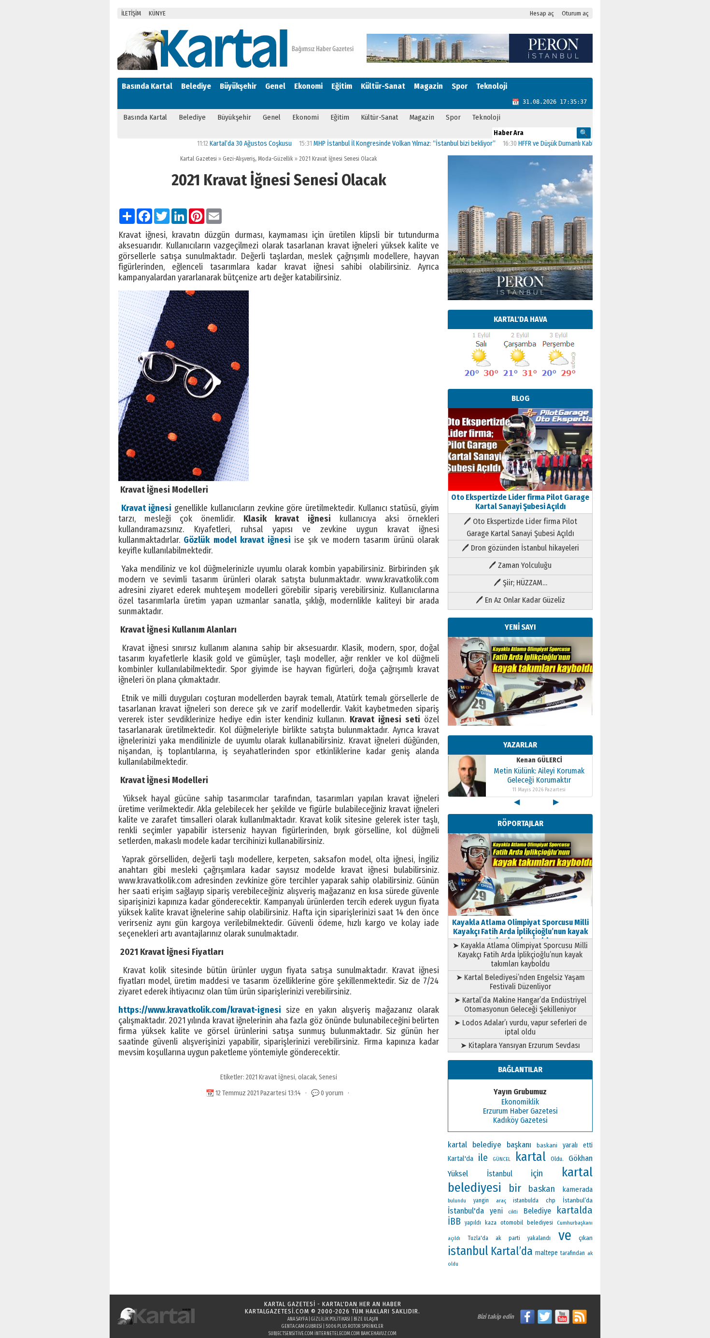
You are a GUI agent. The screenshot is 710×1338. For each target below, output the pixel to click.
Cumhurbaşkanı (575, 1222)
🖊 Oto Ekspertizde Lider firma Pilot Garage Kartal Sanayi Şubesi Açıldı (520, 527)
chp (550, 1200)
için (537, 1173)
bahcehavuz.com (379, 1334)
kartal (530, 1156)
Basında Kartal (147, 86)
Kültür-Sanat (383, 86)
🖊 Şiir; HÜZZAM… (520, 582)
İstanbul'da (466, 1210)
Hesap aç (542, 13)
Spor (460, 86)
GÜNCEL (502, 1159)
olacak (307, 1077)
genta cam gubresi (302, 1326)
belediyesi (540, 1222)
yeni (496, 1210)
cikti (513, 1212)
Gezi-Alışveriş (239, 158)
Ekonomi (308, 86)
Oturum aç (575, 13)
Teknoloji (491, 86)
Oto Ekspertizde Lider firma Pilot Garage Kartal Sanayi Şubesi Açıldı (520, 502)
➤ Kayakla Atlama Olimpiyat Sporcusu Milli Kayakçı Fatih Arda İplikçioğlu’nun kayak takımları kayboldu (520, 954)
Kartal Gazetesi (198, 158)
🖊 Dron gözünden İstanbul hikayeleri (520, 547)
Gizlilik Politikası (330, 1319)
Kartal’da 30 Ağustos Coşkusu (221, 143)
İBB (454, 1221)
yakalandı (539, 1238)
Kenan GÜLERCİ (539, 760)
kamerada (577, 1189)
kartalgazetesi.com (277, 1311)
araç (501, 1200)
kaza (491, 1222)
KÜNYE (157, 13)
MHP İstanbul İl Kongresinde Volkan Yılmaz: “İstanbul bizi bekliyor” (375, 143)
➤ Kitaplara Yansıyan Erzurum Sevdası (520, 1045)
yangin (481, 1200)
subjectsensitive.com (291, 1334)
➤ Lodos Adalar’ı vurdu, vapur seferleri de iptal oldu (520, 1027)
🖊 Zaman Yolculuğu (520, 565)
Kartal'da (460, 1158)
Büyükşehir (238, 86)
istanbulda (526, 1200)
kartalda (574, 1210)
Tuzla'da (478, 1238)
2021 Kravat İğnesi (270, 1077)
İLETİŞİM (131, 13)
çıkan (586, 1238)
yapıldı (473, 1222)
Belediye (196, 86)
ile (483, 1157)
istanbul (468, 1251)
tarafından (572, 1253)
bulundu (457, 1201)
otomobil (511, 1222)
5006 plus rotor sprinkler (354, 1326)
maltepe (546, 1253)
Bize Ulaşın (366, 1319)
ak (590, 1253)
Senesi (328, 1077)
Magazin (428, 86)
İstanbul (499, 1173)
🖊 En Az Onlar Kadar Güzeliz (520, 600)
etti (588, 1145)
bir (515, 1188)
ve (564, 1235)
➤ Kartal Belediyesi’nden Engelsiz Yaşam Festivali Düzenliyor (520, 982)
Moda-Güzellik (275, 158)
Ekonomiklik (520, 1101)
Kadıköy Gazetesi (520, 1120)
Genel (275, 86)
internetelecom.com (337, 1334)
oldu (453, 1264)
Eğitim (341, 86)
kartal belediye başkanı (489, 1144)
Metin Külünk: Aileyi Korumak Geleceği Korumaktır (539, 775)
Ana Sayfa (297, 1319)
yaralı (570, 1145)
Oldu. (557, 1158)
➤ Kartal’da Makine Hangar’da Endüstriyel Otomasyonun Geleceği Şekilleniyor (520, 1004)
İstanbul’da (578, 1200)
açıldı (454, 1238)
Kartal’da (512, 1251)
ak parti (508, 1237)
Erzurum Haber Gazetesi (520, 1111)
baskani (547, 1145)
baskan (541, 1189)
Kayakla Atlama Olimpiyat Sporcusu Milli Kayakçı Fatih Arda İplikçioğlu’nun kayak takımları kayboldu (520, 931)
